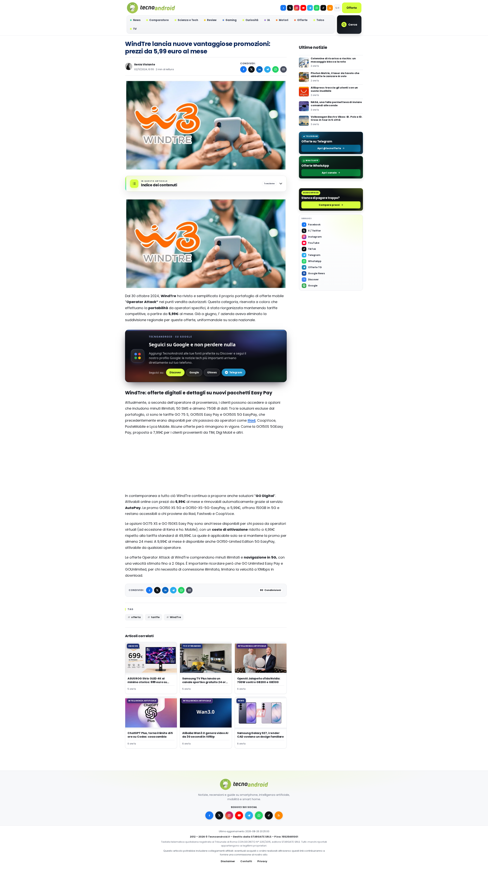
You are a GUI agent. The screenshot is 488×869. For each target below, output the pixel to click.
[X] (290, 8)
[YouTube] (303, 8)
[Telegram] (310, 8)
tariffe (155, 617)
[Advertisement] (206, 466)
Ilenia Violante (144, 64)
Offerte (352, 8)
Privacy (262, 861)
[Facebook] (283, 8)
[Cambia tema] (337, 7)
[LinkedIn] (259, 69)
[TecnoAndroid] (151, 8)
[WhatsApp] (275, 69)
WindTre (175, 617)
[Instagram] (296, 8)
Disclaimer (228, 861)
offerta (136, 617)
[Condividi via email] (283, 69)
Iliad (251, 420)
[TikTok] (323, 8)
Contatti (246, 861)
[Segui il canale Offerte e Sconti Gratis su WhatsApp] (316, 8)
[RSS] (330, 8)
